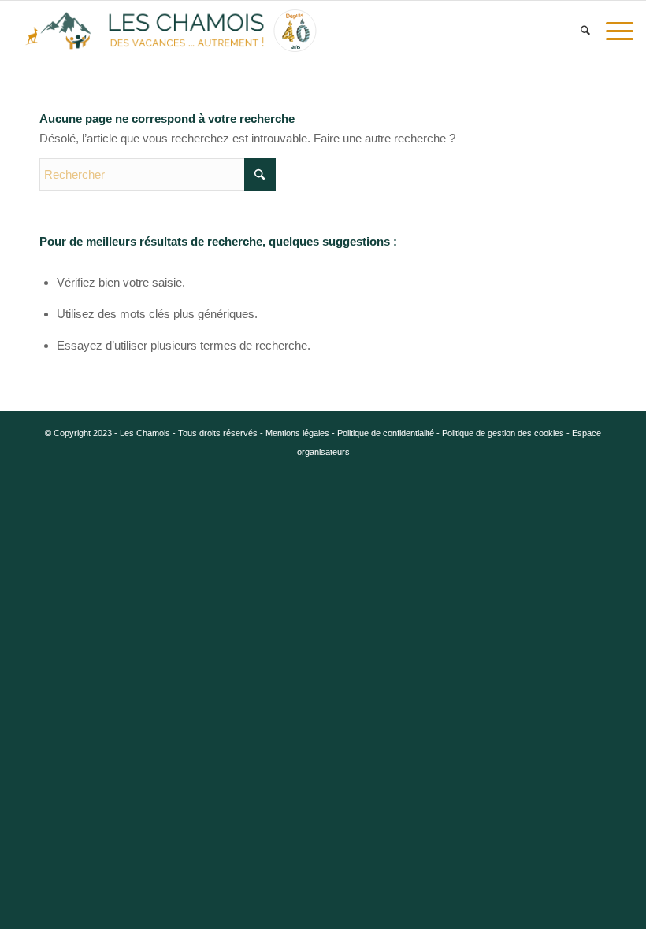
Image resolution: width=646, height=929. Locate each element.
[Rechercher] (585, 31)
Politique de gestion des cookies (503, 433)
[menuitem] (585, 31)
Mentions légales (297, 433)
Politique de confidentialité (385, 433)
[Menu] (615, 31)
